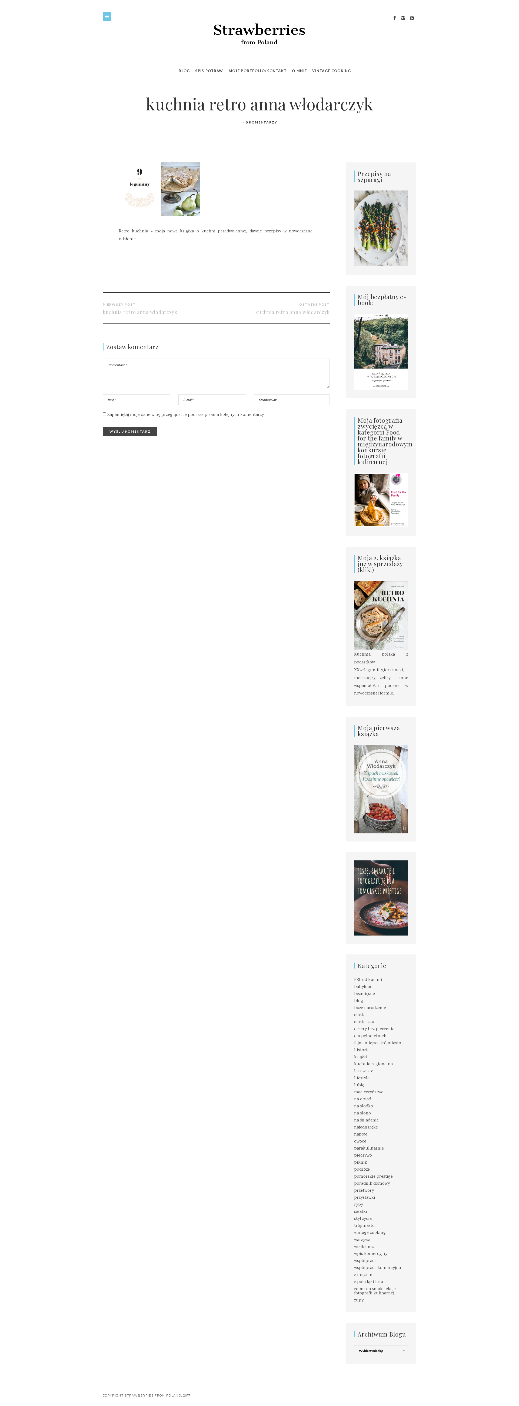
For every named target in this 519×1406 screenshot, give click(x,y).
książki (360, 1057)
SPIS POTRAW (209, 71)
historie (362, 1050)
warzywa (362, 1240)
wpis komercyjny (370, 1254)
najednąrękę (366, 1127)
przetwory (364, 1191)
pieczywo (363, 1156)
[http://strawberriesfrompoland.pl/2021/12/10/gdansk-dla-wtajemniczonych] (381, 352)
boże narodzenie (370, 1008)
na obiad (362, 1099)
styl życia (363, 1219)
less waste (363, 1071)
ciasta (359, 1015)
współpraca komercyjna (377, 1268)
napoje (360, 1134)
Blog (184, 71)
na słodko (363, 1106)
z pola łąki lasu (368, 1282)
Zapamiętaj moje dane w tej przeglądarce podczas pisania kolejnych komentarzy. (186, 415)
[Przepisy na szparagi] (381, 229)
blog (358, 1001)
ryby (358, 1205)
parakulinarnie (369, 1148)
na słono (362, 1113)
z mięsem (363, 1275)
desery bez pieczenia (374, 1029)
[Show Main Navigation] (107, 16)
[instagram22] (403, 18)
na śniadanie (366, 1120)
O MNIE (299, 71)
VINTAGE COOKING (331, 71)
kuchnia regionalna (373, 1064)
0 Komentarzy (261, 122)
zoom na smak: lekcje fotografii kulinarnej (375, 1291)
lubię (359, 1085)
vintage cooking (370, 1233)
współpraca (365, 1261)
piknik (360, 1163)
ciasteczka (364, 1022)
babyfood (363, 987)
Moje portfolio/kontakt (258, 71)
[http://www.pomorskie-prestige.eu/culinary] (381, 898)
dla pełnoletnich (370, 1036)
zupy (359, 1300)
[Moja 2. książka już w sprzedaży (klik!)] (381, 616)
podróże (362, 1170)
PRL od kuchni (368, 980)
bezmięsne (364, 994)
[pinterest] (412, 18)
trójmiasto (364, 1226)
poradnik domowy (372, 1184)
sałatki (360, 1212)
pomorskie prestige (373, 1177)
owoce (360, 1141)
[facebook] (394, 18)
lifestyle (362, 1078)
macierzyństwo (369, 1092)
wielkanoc (364, 1247)
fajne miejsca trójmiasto (377, 1043)
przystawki (364, 1198)
